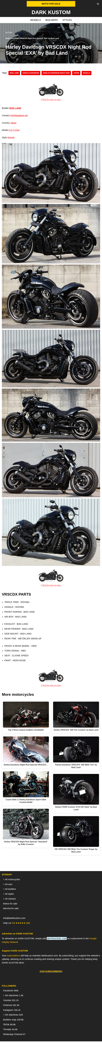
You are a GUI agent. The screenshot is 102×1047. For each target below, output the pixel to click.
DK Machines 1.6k (14, 995)
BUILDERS (52, 20)
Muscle (11, 137)
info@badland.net (19, 115)
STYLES (67, 20)
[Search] (98, 4)
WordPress (60, 1044)
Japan (76, 73)
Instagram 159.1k (11, 1010)
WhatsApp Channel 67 (14, 1034)
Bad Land (14, 73)
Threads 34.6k (10, 1029)
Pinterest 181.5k (11, 1005)
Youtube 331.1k (11, 1000)
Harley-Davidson (31, 73)
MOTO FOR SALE (51, 3)
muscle (86, 73)
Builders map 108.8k (13, 1019)
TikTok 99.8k (9, 1024)
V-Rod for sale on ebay (51, 99)
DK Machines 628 (14, 1015)
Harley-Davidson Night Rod (56, 73)
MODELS (35, 20)
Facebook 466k (10, 990)
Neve (38, 1044)
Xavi (10, 32)
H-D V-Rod (14, 130)
